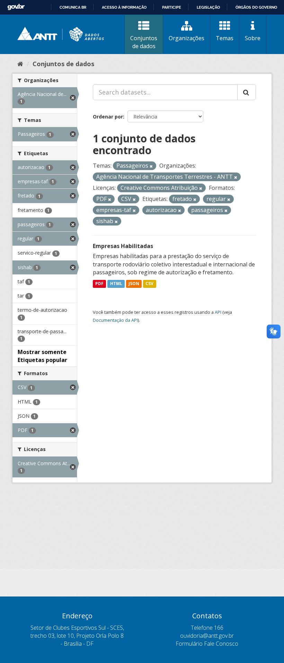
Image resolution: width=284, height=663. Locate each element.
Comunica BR (73, 7)
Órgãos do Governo (256, 7)
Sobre (252, 38)
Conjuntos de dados (143, 42)
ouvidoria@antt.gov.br (207, 635)
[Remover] (151, 166)
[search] (246, 92)
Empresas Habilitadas (123, 246)
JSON (133, 283)
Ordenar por (108, 116)
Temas (224, 38)
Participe (171, 7)
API (218, 312)
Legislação (208, 7)
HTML (116, 283)
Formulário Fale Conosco (207, 643)
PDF (99, 283)
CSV (149, 283)
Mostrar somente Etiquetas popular (42, 356)
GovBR (16, 7)
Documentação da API (115, 320)
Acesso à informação (124, 7)
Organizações (186, 38)
